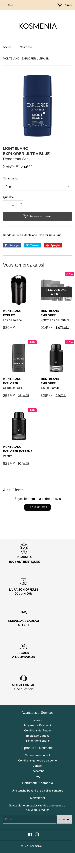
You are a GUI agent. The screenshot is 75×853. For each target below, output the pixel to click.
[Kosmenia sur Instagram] (37, 835)
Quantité (8, 197)
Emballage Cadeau (37, 735)
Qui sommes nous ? (37, 755)
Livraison (37, 720)
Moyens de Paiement (37, 725)
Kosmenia (36, 845)
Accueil (7, 47)
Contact (37, 765)
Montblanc (26, 47)
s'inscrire (64, 819)
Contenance (10, 178)
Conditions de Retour (37, 730)
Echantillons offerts (38, 740)
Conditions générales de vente (37, 760)
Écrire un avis (37, 507)
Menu (11, 5)
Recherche (37, 770)
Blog (37, 776)
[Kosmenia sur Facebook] (30, 835)
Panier (67, 5)
